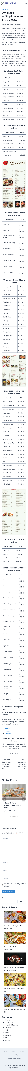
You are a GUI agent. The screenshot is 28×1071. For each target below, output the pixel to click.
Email (5, 870)
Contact (21, 1052)
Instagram (8, 733)
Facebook (8, 731)
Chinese (7, 1020)
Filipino (7, 1030)
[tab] (10, 816)
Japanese (8, 1035)
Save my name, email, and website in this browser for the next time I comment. (15, 885)
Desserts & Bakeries (11, 1025)
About (13, 1052)
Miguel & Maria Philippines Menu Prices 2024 (13, 805)
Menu (6, 1037)
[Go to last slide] (4, 799)
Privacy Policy (14, 1055)
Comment (6, 839)
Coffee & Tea (9, 1022)
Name (5, 862)
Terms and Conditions (14, 1058)
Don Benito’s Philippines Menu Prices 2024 (22, 764)
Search (4, 898)
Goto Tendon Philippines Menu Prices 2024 (6, 764)
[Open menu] (26, 3)
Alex (4, 24)
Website (7, 729)
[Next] (23, 799)
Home (6, 1052)
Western (7, 1040)
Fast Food (5, 9)
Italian (7, 1032)
